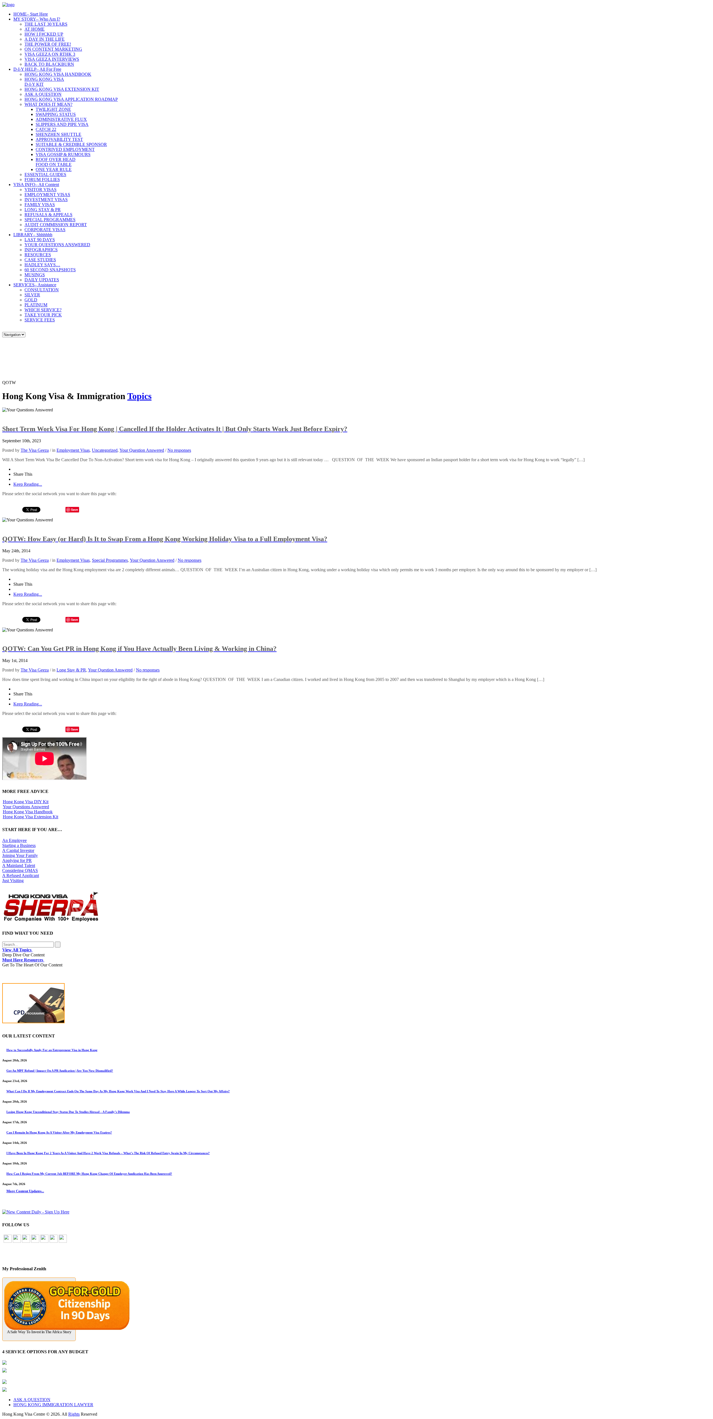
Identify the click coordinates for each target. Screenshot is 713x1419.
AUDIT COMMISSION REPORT (56, 224)
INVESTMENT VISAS (46, 199)
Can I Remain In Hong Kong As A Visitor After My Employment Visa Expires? (59, 1132)
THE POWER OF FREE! (48, 44)
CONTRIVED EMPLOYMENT (65, 149)
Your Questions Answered (26, 806)
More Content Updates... (25, 1191)
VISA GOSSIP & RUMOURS (63, 154)
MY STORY (36, 19)
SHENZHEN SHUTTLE (58, 134)
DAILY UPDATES (42, 279)
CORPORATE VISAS (45, 229)
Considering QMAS (20, 870)
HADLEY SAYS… (42, 264)
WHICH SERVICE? (43, 309)
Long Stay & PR (71, 670)
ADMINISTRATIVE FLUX (61, 119)
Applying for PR (17, 860)
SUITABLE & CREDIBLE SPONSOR (71, 144)
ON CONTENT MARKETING (53, 49)
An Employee (14, 840)
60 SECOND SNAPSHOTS (50, 269)
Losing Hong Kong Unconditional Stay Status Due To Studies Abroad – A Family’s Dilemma (68, 1111)
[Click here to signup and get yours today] (356, 1004)
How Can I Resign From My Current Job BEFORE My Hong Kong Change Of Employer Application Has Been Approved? (89, 1173)
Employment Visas (73, 450)
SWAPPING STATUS (56, 114)
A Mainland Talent (18, 865)
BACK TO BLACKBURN (49, 64)
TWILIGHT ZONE (53, 109)
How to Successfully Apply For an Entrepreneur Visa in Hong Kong (51, 1050)
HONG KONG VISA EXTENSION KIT (62, 89)
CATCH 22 (46, 129)
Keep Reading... (27, 484)
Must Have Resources (23, 960)
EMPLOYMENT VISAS (47, 194)
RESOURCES (38, 254)
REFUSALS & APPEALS (48, 214)
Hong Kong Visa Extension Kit (30, 816)
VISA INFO (36, 184)
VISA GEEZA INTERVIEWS (52, 59)
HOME (30, 14)
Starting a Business (19, 845)
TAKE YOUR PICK (43, 314)
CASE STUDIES (40, 259)
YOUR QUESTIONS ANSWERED (57, 244)
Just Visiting (13, 880)
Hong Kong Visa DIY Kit (25, 801)
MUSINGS (35, 274)
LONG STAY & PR (43, 209)
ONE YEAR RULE (54, 169)
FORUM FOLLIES (42, 179)
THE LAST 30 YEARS (46, 24)
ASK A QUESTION (43, 94)
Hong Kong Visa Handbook (28, 811)
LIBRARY (32, 234)
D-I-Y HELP (37, 69)
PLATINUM (36, 304)
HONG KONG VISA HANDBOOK (58, 74)
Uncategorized (105, 450)
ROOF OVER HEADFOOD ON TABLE (55, 162)
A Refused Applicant (20, 875)
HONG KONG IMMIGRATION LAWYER (53, 1404)
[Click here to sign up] (35, 1212)
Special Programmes (110, 560)
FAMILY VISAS (40, 204)
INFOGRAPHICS (41, 249)
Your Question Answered (141, 450)
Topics (139, 396)
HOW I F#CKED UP (44, 34)
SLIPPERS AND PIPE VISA (62, 124)
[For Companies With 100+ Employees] (51, 920)
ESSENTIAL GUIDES (45, 174)
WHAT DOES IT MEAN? (48, 104)
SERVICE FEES (40, 319)
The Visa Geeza (35, 450)
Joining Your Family (20, 855)
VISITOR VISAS (41, 189)
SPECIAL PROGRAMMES (50, 219)
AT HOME (35, 29)
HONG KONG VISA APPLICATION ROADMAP (71, 99)
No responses (179, 450)
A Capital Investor (18, 850)
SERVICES (34, 284)
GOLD (31, 299)
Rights (74, 1414)
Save (74, 509)
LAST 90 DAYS (40, 239)
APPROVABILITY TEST (59, 139)
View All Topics (17, 949)
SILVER (32, 294)
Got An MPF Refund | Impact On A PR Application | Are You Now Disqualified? (59, 1070)
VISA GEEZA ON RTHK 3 (50, 54)
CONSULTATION (42, 289)
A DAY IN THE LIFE (45, 39)
